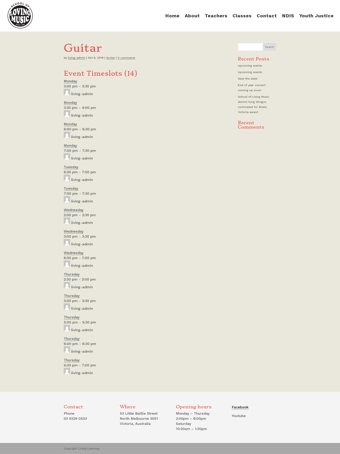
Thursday (72, 274)
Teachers (216, 16)
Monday (70, 81)
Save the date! (248, 78)
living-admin (76, 57)
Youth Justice (316, 16)
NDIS (288, 16)
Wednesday (74, 210)
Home (172, 16)
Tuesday (71, 167)
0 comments (126, 57)
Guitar (110, 57)
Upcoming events (250, 65)
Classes (242, 16)
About (192, 16)
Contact (267, 16)
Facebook (240, 407)
